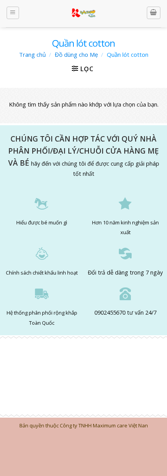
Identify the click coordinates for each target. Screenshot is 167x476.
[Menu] (13, 13)
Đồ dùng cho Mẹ (76, 54)
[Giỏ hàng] (154, 13)
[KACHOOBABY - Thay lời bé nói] (83, 13)
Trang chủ (32, 54)
